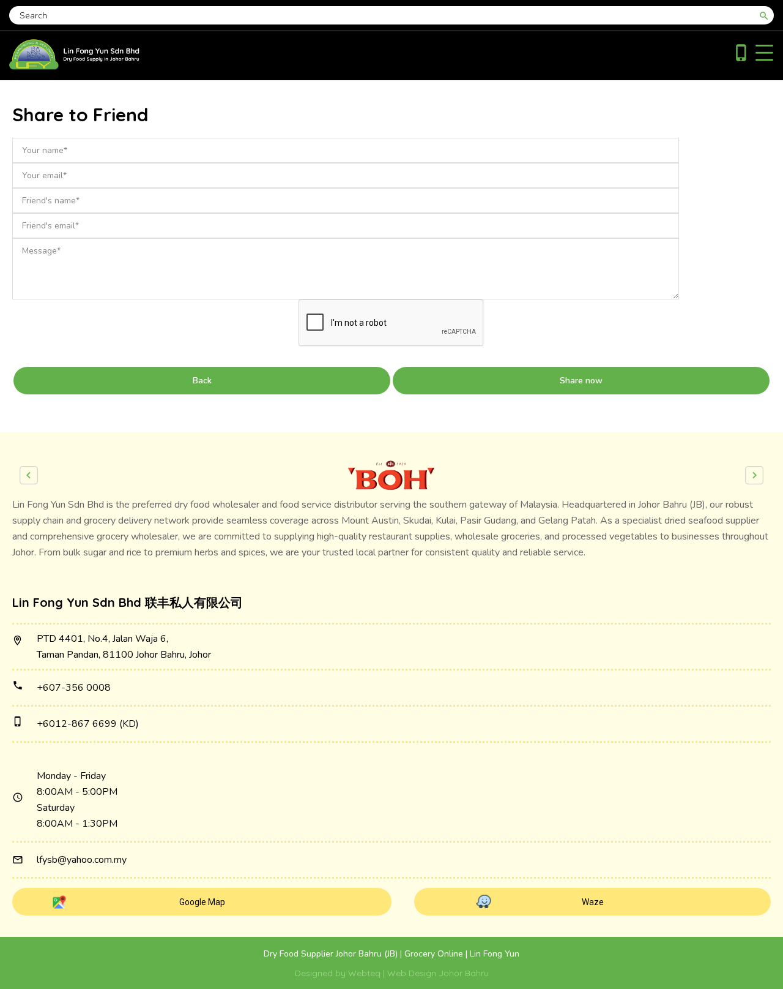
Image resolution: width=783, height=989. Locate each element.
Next (754, 475)
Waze (593, 902)
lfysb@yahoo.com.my (82, 860)
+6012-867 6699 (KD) (88, 724)
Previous (29, 475)
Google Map (202, 902)
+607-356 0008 (74, 687)
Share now (581, 380)
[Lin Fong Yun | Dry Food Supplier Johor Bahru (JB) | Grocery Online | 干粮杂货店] (74, 66)
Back (202, 380)
